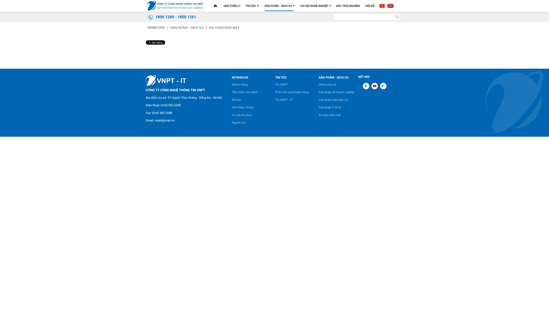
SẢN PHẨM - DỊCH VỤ (187, 28)
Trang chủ (156, 28)
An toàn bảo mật (224, 28)
